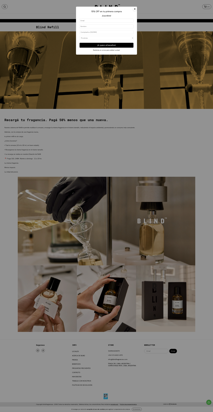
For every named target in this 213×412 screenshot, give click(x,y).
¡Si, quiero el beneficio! (106, 45)
